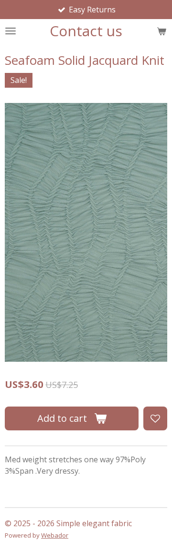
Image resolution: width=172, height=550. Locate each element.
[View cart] (161, 31)
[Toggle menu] (10, 31)
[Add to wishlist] (155, 418)
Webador (54, 535)
